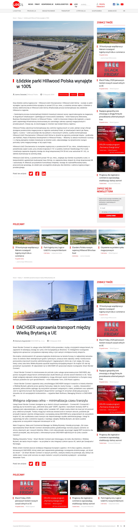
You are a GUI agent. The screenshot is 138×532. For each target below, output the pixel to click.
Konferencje (47, 4)
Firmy (37, 4)
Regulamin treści (91, 526)
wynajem (81, 94)
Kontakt (82, 526)
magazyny (73, 94)
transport (65, 11)
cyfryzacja (80, 11)
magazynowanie (48, 11)
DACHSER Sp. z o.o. (38, 341)
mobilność (112, 11)
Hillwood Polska (33, 94)
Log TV (76, 5)
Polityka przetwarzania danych (106, 526)
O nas (76, 526)
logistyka (17, 11)
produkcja (31, 11)
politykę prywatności (113, 212)
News (30, 4)
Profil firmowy (101, 5)
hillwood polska (63, 94)
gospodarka (97, 11)
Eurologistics (61, 4)
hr (124, 11)
